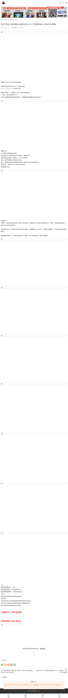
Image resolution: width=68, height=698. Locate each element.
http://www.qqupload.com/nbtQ (10, 605)
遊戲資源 (15, 27)
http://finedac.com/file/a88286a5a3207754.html (16, 601)
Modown (35, 691)
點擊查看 (42, 648)
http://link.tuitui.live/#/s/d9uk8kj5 (11, 596)
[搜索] (60, 2)
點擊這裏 (36, 685)
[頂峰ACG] (3, 2)
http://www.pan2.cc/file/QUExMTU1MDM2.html (15, 603)
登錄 (35, 681)
